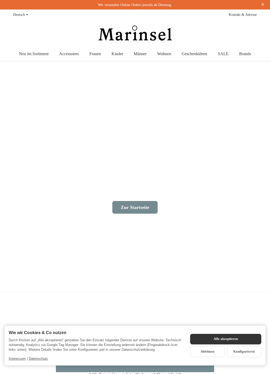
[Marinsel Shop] (135, 33)
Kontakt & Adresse (243, 15)
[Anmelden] (241, 33)
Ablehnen (207, 351)
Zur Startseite (135, 207)
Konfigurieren (244, 351)
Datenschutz (38, 359)
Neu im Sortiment (34, 54)
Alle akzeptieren (226, 339)
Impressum (17, 359)
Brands (245, 54)
